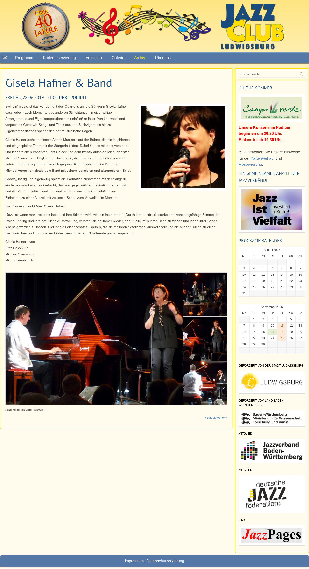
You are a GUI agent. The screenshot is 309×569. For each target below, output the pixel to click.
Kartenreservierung (59, 58)
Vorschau (94, 58)
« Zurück (210, 417)
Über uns (163, 58)
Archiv (139, 58)
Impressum (134, 561)
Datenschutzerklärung (165, 561)
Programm (24, 58)
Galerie (118, 58)
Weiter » (221, 417)
